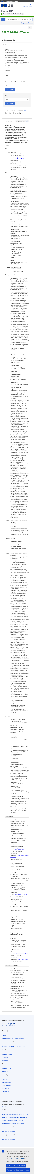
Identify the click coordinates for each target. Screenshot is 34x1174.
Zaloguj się (25, 6)
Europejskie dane (6, 1082)
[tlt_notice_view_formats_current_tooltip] (27, 121)
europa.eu (5, 1106)
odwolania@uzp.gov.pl (21, 894)
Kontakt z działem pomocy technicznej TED (13, 1038)
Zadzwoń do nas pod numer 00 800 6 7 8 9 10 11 (15, 1114)
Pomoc (4, 1035)
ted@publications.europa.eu (20, 953)
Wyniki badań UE (6, 1085)
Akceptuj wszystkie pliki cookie (16, 1165)
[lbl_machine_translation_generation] (25, 110)
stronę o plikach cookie (17, 1158)
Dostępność (5, 1060)
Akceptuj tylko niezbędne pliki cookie (18, 1170)
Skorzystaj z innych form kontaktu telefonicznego (14, 1117)
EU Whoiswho (5, 1088)
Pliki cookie (5, 1057)
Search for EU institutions (8, 1131)
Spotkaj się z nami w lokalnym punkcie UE (13, 1123)
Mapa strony (5, 1071)
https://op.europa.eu (23, 959)
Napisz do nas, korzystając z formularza (12, 1120)
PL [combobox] (7, 85)
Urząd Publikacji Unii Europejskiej (11, 1024)
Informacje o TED (6, 1068)
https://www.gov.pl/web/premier (19, 856)
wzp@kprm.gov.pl (19, 158)
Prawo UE (4, 1079)
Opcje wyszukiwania (27, 23)
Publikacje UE (5, 1091)
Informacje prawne (7, 1054)
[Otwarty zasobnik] (4, 28)
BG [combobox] (7, 99)
